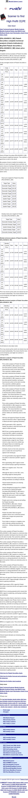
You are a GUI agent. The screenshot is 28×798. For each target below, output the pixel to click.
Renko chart (14, 31)
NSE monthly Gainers (9, 737)
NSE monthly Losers (9, 739)
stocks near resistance (20, 707)
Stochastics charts (19, 33)
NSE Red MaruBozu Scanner (11, 772)
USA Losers (5, 788)
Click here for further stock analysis (10, 681)
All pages (6, 712)
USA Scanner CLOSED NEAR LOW (14, 790)
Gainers (15, 1)
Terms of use (24, 779)
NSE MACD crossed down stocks (13, 754)
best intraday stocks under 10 (19, 705)
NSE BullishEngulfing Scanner (12, 766)
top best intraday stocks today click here (14, 699)
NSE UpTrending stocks (10, 749)
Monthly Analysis (5, 31)
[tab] (7, 1)
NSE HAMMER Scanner (10, 762)
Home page (6, 710)
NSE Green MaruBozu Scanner (12, 770)
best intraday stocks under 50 (9, 703)
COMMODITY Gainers (6, 782)
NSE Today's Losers (9, 723)
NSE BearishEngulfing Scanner (12, 768)
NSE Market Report (8, 718)
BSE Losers (24, 782)
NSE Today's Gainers (9, 721)
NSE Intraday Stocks (9, 719)
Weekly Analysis (19, 29)
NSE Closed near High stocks (12, 745)
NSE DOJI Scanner (8, 760)
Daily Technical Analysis (7, 29)
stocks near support (7, 707)
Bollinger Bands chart (6, 33)
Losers (20, 1)
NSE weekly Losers (9, 731)
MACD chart (21, 31)
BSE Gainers (17, 782)
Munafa (11, 1)
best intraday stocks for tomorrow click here (13, 701)
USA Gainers (23, 786)
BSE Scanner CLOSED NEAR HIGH (12, 784)
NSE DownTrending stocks (11, 751)
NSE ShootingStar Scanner (11, 764)
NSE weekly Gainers (9, 729)
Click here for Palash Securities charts (11, 673)
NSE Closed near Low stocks (11, 747)
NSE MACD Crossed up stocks (12, 753)
